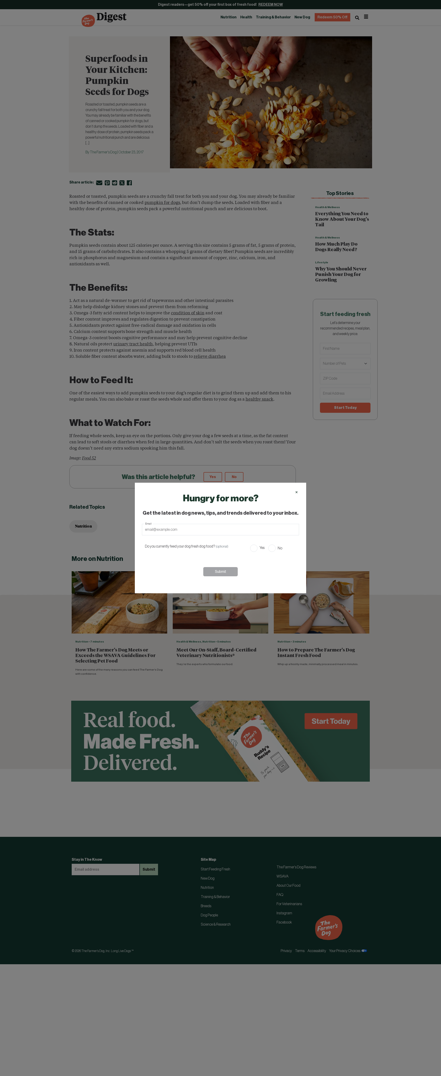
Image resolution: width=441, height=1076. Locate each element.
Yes (262, 548)
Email (148, 523)
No (280, 548)
